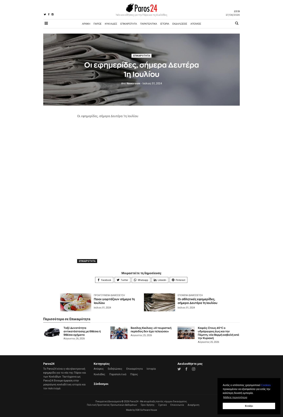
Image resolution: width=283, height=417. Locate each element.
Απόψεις (195, 23)
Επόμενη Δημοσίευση (190, 295)
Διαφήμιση (193, 405)
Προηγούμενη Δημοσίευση (109, 295)
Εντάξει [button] (249, 406)
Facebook (106, 280)
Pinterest (180, 280)
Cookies (266, 385)
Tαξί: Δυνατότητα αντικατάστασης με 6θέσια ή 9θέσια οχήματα (82, 331)
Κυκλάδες (111, 23)
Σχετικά (162, 405)
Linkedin (162, 280)
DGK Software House (146, 410)
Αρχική (86, 23)
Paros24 (134, 401)
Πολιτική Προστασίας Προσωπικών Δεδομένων (112, 405)
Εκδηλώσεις (179, 23)
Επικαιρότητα (128, 23)
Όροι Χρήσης (148, 405)
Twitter (124, 280)
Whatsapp (143, 280)
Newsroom (130, 83)
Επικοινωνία (177, 405)
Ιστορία (164, 23)
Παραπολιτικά (148, 23)
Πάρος (98, 23)
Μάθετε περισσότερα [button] (235, 397)
